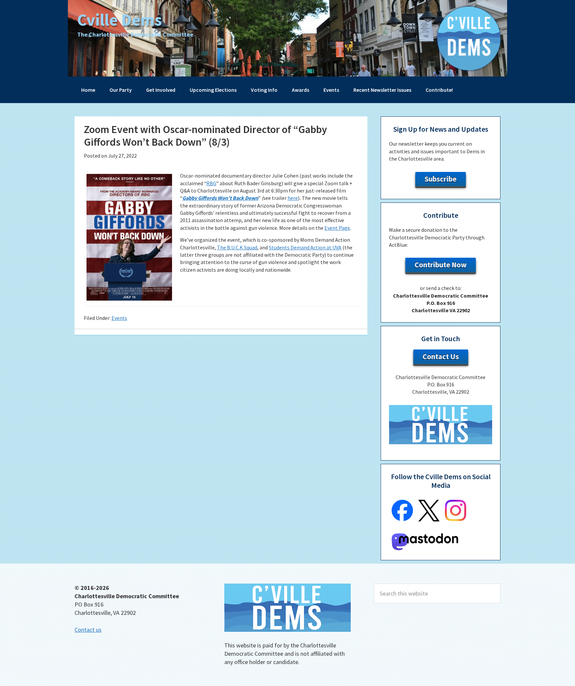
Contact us (88, 629)
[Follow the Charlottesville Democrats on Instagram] (455, 519)
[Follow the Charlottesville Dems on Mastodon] (425, 548)
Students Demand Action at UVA (305, 247)
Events (119, 318)
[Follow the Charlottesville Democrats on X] (429, 519)
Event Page (337, 227)
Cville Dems (119, 19)
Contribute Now (441, 264)
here (293, 198)
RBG (211, 183)
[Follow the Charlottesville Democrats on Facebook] (402, 519)
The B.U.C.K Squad (237, 247)
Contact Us (441, 356)
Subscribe (441, 179)
